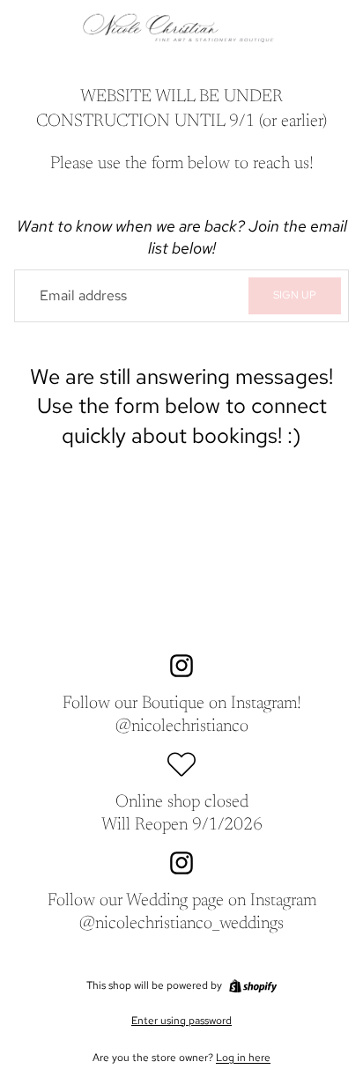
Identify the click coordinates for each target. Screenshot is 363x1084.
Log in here (243, 1058)
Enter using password (181, 1021)
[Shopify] (253, 986)
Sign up (294, 295)
